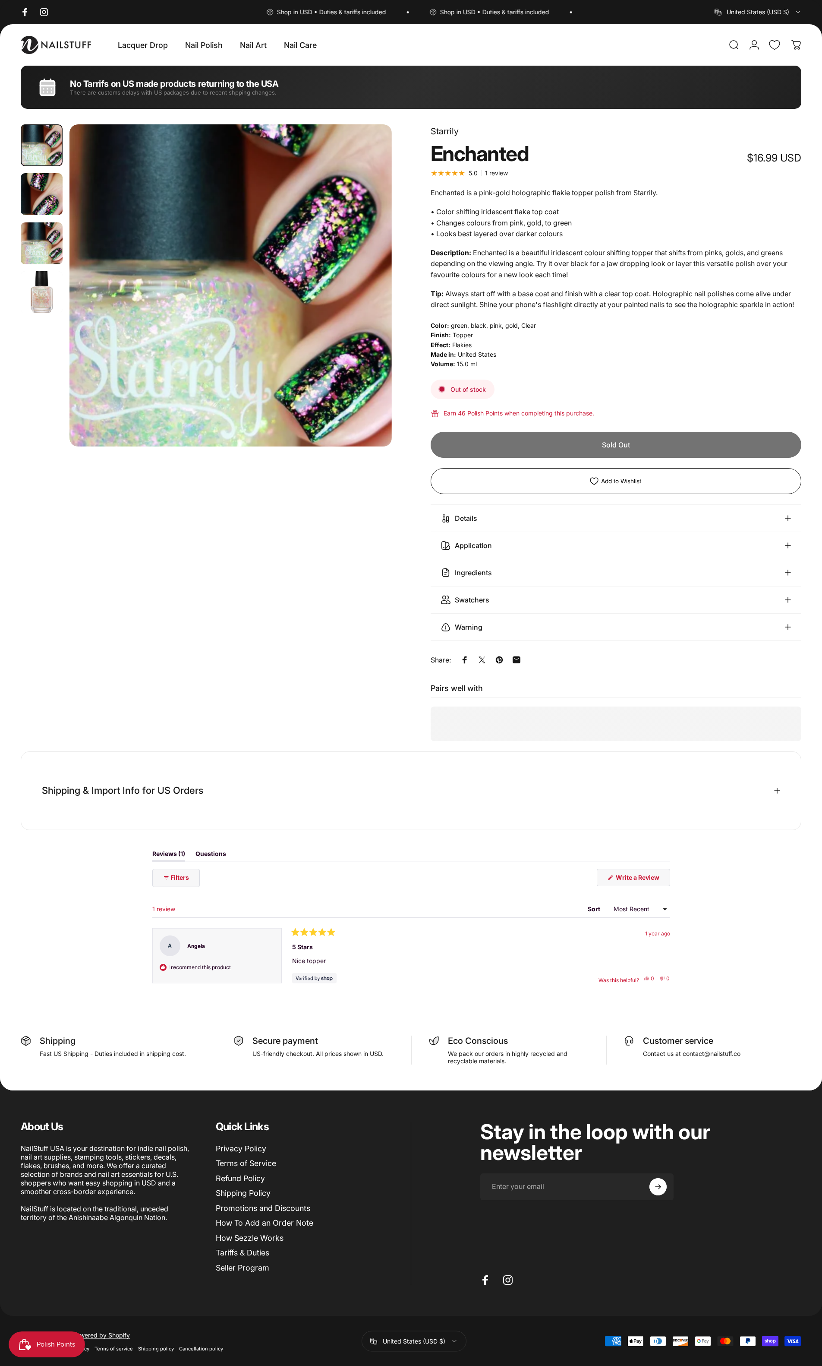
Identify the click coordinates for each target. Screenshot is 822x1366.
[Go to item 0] (42, 145)
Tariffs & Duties (242, 1253)
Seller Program (242, 1267)
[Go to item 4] (42, 292)
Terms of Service (246, 1163)
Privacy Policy (241, 1148)
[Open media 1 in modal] (230, 285)
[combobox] (758, 12)
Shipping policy (156, 1348)
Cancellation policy (201, 1348)
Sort (595, 909)
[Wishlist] (774, 45)
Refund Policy (240, 1178)
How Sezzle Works (249, 1237)
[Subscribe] (658, 1186)
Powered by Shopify (101, 1334)
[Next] (369, 306)
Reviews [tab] (168, 855)
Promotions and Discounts (263, 1208)
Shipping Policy (243, 1193)
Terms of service (113, 1348)
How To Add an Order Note (264, 1223)
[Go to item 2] (42, 194)
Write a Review (642, 879)
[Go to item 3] (42, 243)
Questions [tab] (210, 855)
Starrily (445, 131)
